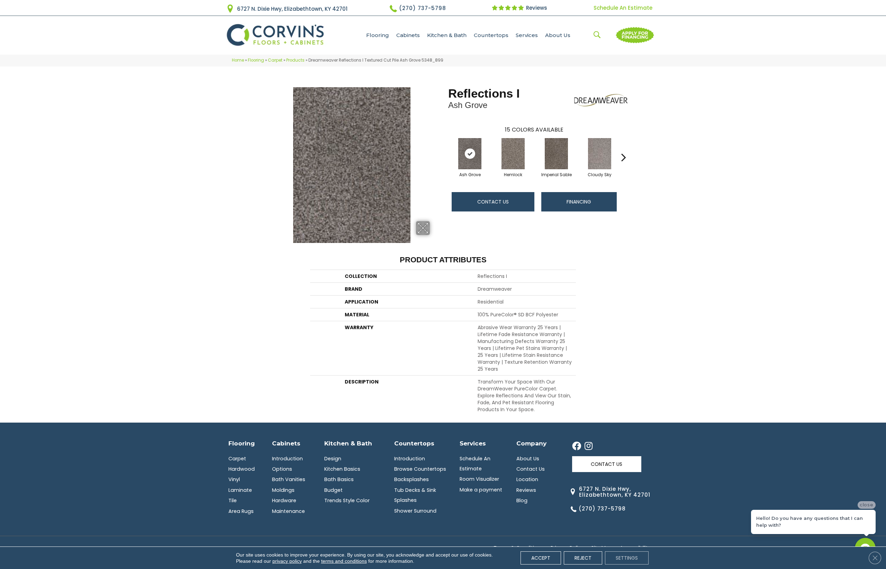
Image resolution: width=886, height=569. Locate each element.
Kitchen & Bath (447, 35)
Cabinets (408, 35)
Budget (333, 490)
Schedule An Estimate (623, 7)
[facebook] (576, 446)
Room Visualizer (479, 479)
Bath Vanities (288, 479)
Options (282, 469)
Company (531, 443)
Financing (579, 201)
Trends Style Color (347, 500)
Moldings (283, 490)
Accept (540, 557)
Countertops (491, 35)
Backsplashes (411, 479)
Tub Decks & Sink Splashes (415, 495)
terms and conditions (344, 561)
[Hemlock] (513, 153)
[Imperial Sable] (556, 153)
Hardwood (241, 469)
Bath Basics (339, 479)
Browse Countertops (420, 469)
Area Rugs (241, 511)
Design (332, 458)
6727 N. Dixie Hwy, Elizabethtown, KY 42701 (292, 8)
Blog (521, 500)
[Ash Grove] (469, 153)
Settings (627, 557)
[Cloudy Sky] (599, 153)
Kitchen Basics (342, 469)
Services (527, 35)
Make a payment (481, 489)
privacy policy (287, 561)
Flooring (377, 35)
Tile (232, 500)
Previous (445, 146)
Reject (583, 557)
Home (238, 60)
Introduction (287, 458)
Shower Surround (415, 510)
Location (527, 479)
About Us (557, 35)
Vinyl (234, 479)
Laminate (240, 490)
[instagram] (589, 446)
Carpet (275, 60)
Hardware (284, 500)
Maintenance (288, 511)
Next (623, 146)
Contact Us (493, 201)
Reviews (536, 7)
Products (295, 60)
